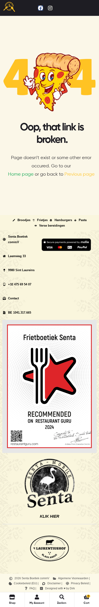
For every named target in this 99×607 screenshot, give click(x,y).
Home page (21, 174)
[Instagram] (50, 8)
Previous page (79, 174)
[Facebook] (40, 8)
